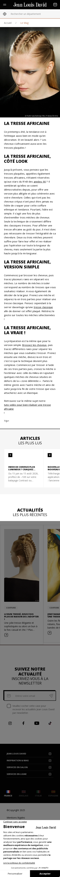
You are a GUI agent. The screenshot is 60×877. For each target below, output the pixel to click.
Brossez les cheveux (34, 345)
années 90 (40, 181)
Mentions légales (16, 817)
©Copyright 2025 (16, 810)
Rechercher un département (26, 13)
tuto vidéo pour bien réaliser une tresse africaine (27, 406)
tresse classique (43, 307)
